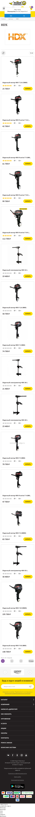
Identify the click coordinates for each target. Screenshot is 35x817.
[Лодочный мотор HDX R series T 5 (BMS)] (17, 142)
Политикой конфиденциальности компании (17, 693)
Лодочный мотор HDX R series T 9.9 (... (16, 232)
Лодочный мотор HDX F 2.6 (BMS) (14, 307)
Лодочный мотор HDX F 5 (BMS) (13, 458)
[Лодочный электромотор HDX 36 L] (17, 367)
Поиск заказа (6, 743)
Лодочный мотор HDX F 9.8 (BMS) (14, 645)
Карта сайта (17, 777)
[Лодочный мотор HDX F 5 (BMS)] (17, 443)
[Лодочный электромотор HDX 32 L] (17, 255)
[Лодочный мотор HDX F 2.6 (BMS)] (17, 292)
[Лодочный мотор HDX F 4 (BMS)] (17, 330)
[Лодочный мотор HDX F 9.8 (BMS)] (17, 630)
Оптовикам (5, 719)
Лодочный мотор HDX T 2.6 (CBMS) (14, 82)
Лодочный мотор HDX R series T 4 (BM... (16, 495)
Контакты (5, 738)
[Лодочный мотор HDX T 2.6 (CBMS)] (17, 67)
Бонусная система (8, 747)
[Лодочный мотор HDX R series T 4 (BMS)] (17, 480)
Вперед (31, 661)
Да (24, 16)
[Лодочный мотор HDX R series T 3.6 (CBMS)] (17, 105)
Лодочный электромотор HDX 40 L (15, 420)
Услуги (4, 723)
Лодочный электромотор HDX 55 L (15, 570)
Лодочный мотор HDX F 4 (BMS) (13, 345)
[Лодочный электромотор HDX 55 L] (17, 555)
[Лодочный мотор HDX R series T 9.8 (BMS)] (17, 180)
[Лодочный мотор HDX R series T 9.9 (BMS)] (17, 217)
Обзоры (4, 733)
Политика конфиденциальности (17, 773)
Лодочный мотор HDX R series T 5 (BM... (16, 157)
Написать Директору (9, 709)
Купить (28, 89)
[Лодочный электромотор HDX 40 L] (17, 405)
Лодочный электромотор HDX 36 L (15, 382)
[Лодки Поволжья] (17, 3)
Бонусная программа (17, 780)
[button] (30, 672)
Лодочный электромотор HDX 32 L (15, 270)
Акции (3, 728)
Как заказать (6, 714)
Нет (11, 16)
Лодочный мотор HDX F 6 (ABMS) (14, 533)
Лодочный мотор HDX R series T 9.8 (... (16, 195)
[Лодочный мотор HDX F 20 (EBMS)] (17, 593)
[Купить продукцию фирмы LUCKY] (17, 672)
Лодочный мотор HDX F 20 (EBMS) (14, 608)
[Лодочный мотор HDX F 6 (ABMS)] (17, 518)
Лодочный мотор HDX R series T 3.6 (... (16, 120)
